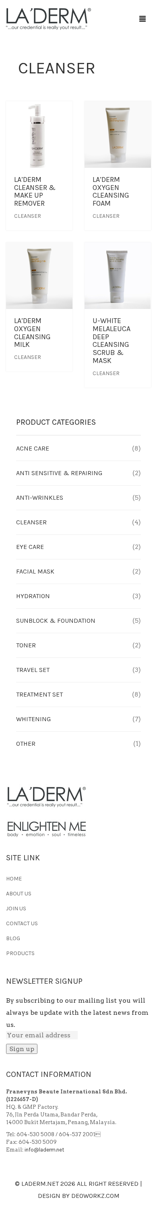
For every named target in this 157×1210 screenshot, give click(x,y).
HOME (14, 878)
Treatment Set (39, 694)
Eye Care (30, 547)
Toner (26, 645)
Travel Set (33, 670)
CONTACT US (22, 923)
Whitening (33, 719)
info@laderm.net (44, 1150)
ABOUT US (18, 893)
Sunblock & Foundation (55, 620)
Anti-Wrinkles (39, 497)
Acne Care (32, 448)
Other (25, 743)
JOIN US (16, 908)
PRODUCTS (20, 953)
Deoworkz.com (95, 1196)
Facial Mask (35, 571)
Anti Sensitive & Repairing (59, 473)
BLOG (13, 938)
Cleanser (27, 216)
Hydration (33, 596)
